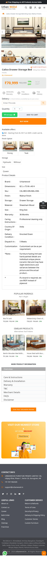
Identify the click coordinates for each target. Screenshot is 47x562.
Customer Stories (31, 519)
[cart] (38, 7)
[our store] (29, 7)
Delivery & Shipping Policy (35, 515)
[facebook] (7, 493)
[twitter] (3, 493)
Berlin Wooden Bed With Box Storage (13, 353)
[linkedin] (15, 493)
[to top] (44, 553)
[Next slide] (44, 32)
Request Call (43, 206)
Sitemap (4, 523)
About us (4, 503)
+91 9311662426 (11, 482)
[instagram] (11, 493)
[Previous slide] (2, 32)
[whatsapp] (5, 553)
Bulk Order (5, 515)
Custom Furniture (31, 523)
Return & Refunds (32, 503)
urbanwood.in (21, 551)
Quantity (5, 109)
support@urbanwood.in (14, 487)
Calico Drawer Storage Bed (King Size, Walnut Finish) (23, 14)
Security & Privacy (31, 511)
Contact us (5, 507)
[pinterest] (23, 493)
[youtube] (19, 493)
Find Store (23, 436)
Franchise (5, 527)
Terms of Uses (30, 507)
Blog (3, 519)
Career (4, 511)
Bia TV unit (7, 318)
